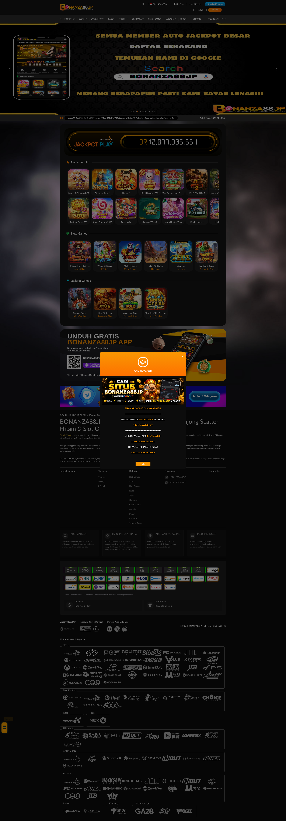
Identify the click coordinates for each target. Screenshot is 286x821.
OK (143, 464)
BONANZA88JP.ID (143, 425)
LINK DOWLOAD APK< (144, 442)
